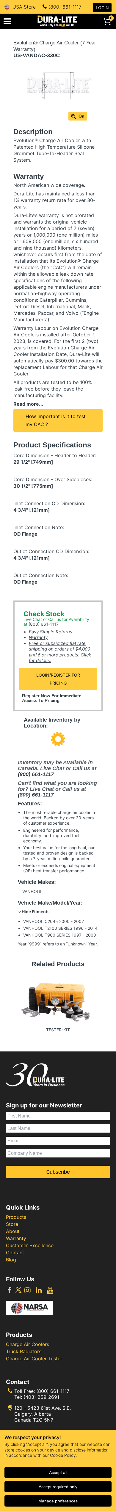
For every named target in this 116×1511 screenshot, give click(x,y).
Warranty (38, 637)
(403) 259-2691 (41, 1397)
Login (102, 7)
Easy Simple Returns (50, 632)
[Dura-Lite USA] (58, 21)
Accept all (58, 1472)
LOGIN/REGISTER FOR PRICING (58, 678)
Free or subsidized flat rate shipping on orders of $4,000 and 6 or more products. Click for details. (60, 652)
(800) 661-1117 (64, 6)
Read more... (28, 404)
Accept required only (58, 1486)
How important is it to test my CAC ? (56, 420)
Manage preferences (58, 1501)
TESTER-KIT (58, 1029)
